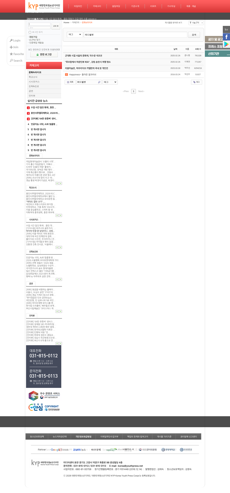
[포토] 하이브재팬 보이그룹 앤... (40, 303)
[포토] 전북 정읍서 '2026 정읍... (40, 263)
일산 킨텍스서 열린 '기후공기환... (41, 271)
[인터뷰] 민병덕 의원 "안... (38, 332)
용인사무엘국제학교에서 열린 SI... (41, 196)
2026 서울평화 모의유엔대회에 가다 (42, 260)
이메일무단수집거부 (109, 437)
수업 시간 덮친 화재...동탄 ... (43, 107)
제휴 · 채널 (191, 6)
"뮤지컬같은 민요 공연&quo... (40, 298)
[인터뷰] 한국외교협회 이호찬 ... (40, 330)
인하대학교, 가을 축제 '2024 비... (41, 207)
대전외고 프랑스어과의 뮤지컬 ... (41, 204)
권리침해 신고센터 (188, 437)
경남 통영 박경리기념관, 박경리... (41, 180)
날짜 (175, 49)
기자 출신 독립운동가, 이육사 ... (40, 164)
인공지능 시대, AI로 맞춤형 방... (40, 258)
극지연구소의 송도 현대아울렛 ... (41, 268)
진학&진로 (34, 86)
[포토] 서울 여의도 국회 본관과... (41, 234)
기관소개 (135, 6)
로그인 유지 (37, 32)
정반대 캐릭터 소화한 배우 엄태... (41, 327)
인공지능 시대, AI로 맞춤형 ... (44, 124)
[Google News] (226, 44)
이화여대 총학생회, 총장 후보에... (41, 212)
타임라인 (78, 6)
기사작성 (171, 6)
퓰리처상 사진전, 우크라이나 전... (41, 239)
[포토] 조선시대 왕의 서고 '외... (40, 178)
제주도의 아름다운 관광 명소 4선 (40, 175)
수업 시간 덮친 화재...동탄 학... (40, 226)
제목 (116, 49)
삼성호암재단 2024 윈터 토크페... (41, 274)
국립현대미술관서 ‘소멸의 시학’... (41, 162)
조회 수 (198, 49)
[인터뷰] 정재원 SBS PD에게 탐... (41, 324)
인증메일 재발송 (36, 43)
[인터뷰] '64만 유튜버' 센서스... (40, 322)
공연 (31, 91)
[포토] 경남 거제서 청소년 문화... (41, 295)
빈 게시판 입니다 (38, 129)
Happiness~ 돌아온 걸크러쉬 (83, 75)
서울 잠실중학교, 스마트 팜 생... (40, 210)
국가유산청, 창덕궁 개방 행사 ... (40, 170)
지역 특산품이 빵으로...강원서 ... (41, 172)
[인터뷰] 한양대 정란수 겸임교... (40, 335)
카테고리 (97, 6)
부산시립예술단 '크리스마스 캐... (41, 308)
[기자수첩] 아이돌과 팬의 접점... (40, 242)
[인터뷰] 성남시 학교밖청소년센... (41, 338)
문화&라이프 (35, 72)
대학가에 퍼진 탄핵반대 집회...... (41, 236)
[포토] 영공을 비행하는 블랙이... (40, 290)
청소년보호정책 (37, 437)
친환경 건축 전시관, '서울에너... (40, 244)
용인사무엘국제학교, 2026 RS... (45, 113)
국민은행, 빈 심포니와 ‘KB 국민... (41, 300)
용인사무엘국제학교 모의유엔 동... (41, 199)
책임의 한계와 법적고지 (137, 437)
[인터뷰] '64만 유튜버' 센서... (44, 119)
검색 (194, 34)
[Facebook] (226, 36)
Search (99, 82)
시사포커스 (34, 81)
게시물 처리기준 (164, 437)
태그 (197, 82)
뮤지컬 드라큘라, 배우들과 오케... (41, 306)
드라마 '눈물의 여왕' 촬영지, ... (40, 167)
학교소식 (33, 77)
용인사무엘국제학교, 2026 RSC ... (41, 194)
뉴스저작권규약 (60, 437)
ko (226, 29)
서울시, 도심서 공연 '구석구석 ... (40, 292)
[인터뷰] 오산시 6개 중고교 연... (40, 340)
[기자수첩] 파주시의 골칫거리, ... (41, 228)
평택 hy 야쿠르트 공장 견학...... (40, 276)
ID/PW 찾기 (34, 40)
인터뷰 (32, 95)
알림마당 (116, 6)
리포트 (153, 6)
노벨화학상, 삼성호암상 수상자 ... (41, 266)
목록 (71, 82)
